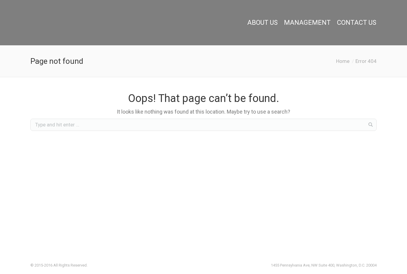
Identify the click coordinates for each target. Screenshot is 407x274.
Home (342, 61)
